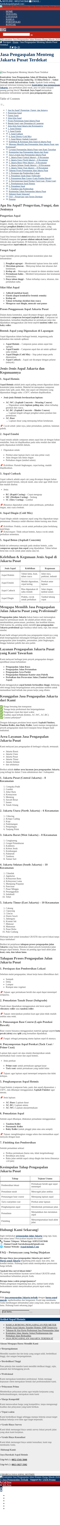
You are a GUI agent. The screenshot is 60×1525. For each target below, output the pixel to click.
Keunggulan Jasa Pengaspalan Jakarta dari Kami (28, 152)
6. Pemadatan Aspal (17, 186)
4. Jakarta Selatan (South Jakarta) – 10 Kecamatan (29, 165)
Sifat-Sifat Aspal (15, 118)
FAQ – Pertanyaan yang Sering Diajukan (26, 196)
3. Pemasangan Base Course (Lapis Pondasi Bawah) (30, 178)
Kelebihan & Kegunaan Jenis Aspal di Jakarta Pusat (30, 141)
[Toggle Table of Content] (2, 105)
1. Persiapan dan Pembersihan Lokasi (24, 173)
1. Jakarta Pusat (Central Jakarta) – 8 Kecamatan (29, 157)
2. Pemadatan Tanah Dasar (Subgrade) (24, 176)
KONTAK (11, 24)
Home (15, 42)
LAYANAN (11, 16)
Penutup (12, 199)
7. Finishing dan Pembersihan (21, 189)
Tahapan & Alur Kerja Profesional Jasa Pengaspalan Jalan (32, 1330)
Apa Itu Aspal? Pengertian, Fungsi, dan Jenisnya (28, 110)
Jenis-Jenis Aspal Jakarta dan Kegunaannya (25, 126)
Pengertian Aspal (15, 113)
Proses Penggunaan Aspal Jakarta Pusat (24, 121)
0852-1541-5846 (19, 1459)
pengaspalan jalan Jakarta (29, 1236)
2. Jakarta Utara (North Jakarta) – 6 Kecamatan (28, 160)
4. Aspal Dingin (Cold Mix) (20, 136)
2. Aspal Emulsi (14, 131)
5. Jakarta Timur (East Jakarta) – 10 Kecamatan (28, 168)
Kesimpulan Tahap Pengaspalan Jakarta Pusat (27, 191)
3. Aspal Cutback (16, 134)
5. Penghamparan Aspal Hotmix (22, 183)
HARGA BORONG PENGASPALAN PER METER (31, 1325)
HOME (9, 11)
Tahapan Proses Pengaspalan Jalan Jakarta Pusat (28, 170)
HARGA (10, 19)
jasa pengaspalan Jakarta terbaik (21, 1297)
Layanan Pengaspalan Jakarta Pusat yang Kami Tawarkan (32, 149)
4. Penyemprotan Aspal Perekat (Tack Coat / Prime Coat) (32, 181)
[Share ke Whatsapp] (19, 47)
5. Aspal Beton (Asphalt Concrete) (23, 139)
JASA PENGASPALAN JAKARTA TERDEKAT (29, 1338)
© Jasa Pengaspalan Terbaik (14, 1479)
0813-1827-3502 (19, 1464)
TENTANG (11, 14)
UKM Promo (49, 1479)
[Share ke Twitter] (13, 47)
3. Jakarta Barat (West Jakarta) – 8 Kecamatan (28, 162)
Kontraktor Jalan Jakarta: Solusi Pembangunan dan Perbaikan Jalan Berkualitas (29, 1334)
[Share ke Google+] (15, 47)
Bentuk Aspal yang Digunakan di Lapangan (26, 123)
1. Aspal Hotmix (14, 128)
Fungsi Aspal (13, 115)
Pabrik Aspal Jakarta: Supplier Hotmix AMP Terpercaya (31, 1327)
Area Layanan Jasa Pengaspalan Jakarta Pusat (27, 155)
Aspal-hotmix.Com (29, 1247)
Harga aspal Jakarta (10, 1260)
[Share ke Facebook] (10, 47)
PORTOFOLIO (13, 22)
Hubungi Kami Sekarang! (19, 194)
